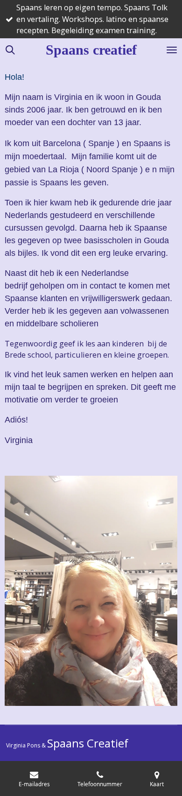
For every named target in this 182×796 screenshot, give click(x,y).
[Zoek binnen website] (10, 50)
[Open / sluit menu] (171, 50)
